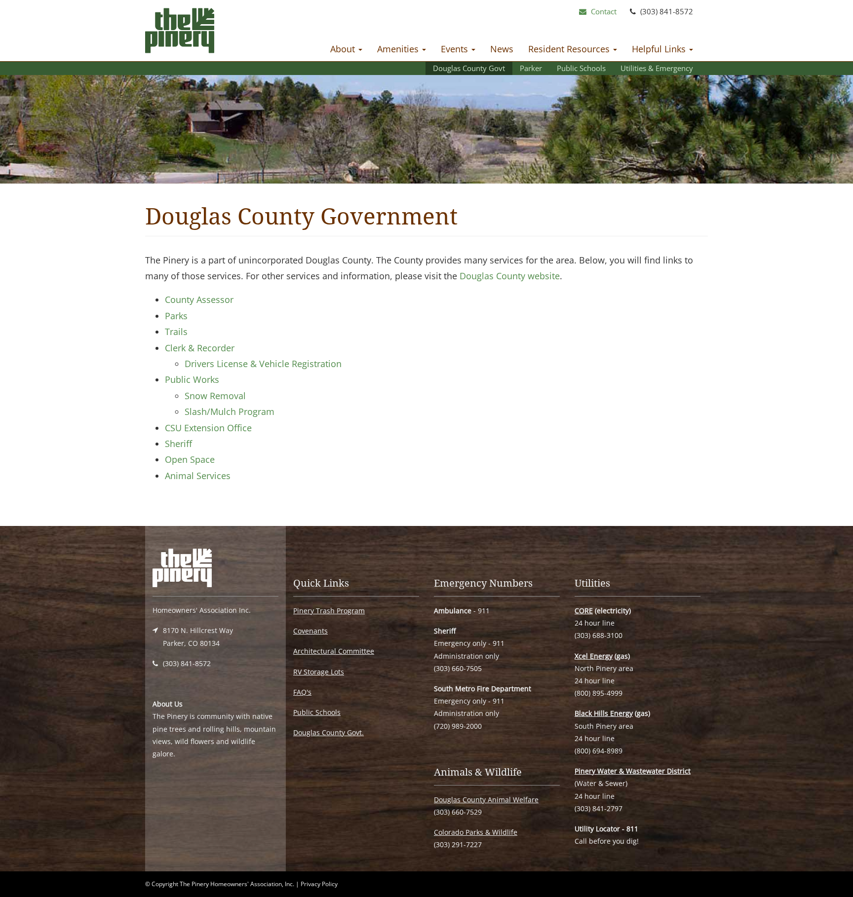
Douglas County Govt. (328, 732)
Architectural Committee (333, 651)
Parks (176, 316)
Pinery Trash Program (329, 610)
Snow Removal (215, 396)
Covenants (310, 630)
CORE (584, 610)
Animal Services (198, 476)
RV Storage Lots (318, 671)
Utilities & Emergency (656, 68)
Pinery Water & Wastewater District (633, 771)
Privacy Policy (319, 884)
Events (455, 49)
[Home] (179, 33)
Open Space (190, 459)
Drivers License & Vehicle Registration (263, 364)
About (343, 49)
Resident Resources (570, 49)
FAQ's (302, 692)
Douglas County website (510, 276)
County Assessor (199, 299)
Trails (176, 331)
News (501, 49)
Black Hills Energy (604, 713)
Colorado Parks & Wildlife (475, 832)
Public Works (192, 379)
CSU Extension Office (208, 428)
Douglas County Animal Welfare (486, 799)
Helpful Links (660, 49)
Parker (531, 68)
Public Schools (581, 68)
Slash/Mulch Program (229, 411)
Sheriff (178, 443)
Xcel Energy (594, 656)
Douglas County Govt (469, 68)
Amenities (399, 49)
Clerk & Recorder (199, 348)
